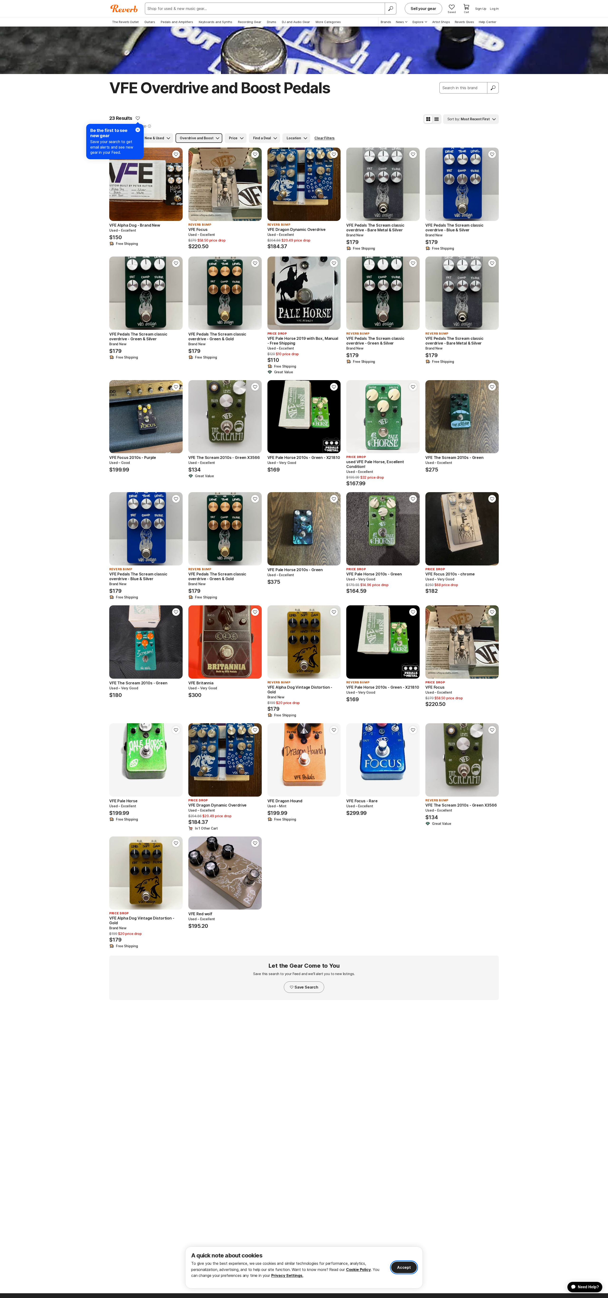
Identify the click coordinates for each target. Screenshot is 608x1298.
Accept (404, 1267)
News (400, 22)
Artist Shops (441, 22)
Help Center (487, 22)
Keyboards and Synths (215, 22)
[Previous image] (195, 184)
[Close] (137, 130)
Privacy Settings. (287, 1275)
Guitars (149, 22)
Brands (386, 22)
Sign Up (480, 8)
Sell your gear (423, 8)
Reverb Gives (464, 22)
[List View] (436, 119)
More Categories (328, 22)
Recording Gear (249, 22)
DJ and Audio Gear (296, 22)
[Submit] (493, 87)
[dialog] (304, 1268)
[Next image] (255, 184)
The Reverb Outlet (125, 22)
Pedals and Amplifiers (177, 22)
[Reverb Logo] (124, 9)
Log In (494, 8)
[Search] (390, 8)
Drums (271, 22)
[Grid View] (428, 119)
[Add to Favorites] (138, 118)
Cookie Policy (358, 1269)
